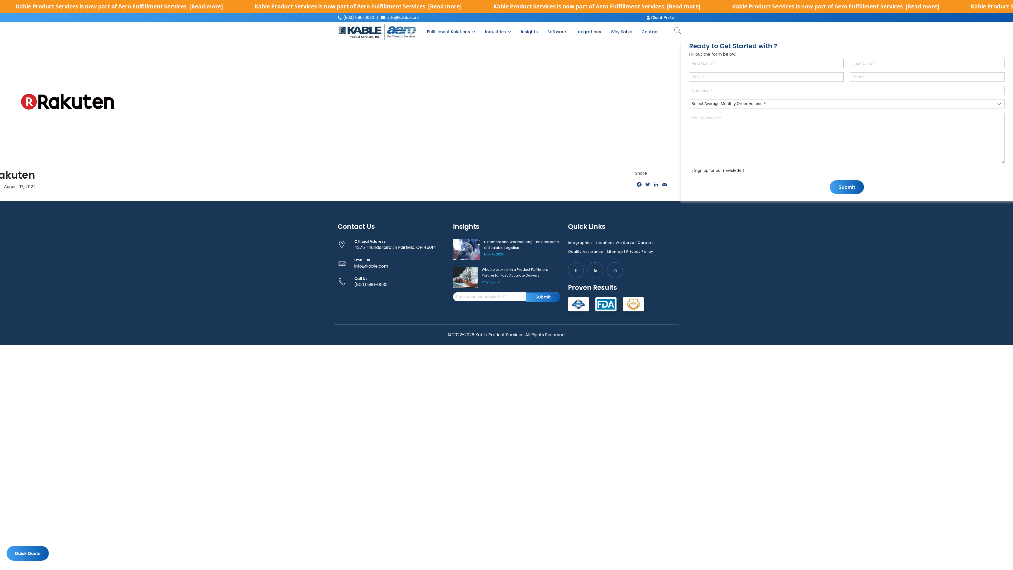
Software (556, 32)
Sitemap (615, 251)
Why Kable (621, 32)
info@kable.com (402, 17)
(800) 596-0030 (371, 285)
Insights (529, 32)
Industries (495, 32)
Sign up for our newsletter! (719, 170)
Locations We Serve (615, 242)
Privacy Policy (639, 251)
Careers (646, 242)
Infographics (580, 242)
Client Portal (662, 17)
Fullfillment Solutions (448, 32)
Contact (650, 32)
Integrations (588, 32)
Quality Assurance (586, 251)
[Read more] (206, 6)
